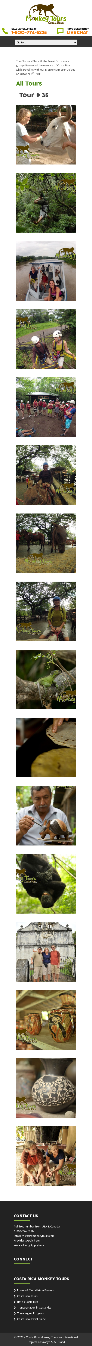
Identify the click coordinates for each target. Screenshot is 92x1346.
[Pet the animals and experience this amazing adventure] (46, 134)
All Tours (29, 84)
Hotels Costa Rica (27, 1301)
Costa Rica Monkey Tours (46, 14)
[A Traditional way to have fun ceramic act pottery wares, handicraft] (46, 1088)
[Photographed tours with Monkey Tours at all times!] (46, 271)
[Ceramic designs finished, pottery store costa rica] (46, 1020)
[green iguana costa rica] (46, 679)
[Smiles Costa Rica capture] (46, 475)
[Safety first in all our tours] (46, 611)
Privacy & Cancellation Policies (35, 1290)
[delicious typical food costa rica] (46, 747)
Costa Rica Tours (27, 1296)
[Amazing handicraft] (46, 815)
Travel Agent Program (30, 1313)
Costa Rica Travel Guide (31, 1319)
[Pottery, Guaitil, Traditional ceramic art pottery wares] (46, 1156)
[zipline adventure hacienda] (46, 203)
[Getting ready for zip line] (46, 339)
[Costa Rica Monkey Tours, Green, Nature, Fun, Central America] (46, 884)
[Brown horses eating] (46, 543)
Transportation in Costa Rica (34, 1307)
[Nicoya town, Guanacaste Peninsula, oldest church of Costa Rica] (46, 952)
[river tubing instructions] (46, 407)
